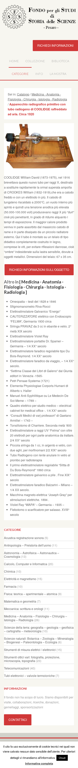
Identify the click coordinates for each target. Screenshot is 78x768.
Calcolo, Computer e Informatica (25, 564)
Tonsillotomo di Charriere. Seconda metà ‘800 (41, 425)
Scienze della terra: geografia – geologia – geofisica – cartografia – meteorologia (39, 629)
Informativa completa (39, 763)
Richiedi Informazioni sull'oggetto (39, 269)
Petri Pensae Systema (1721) (29, 381)
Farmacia (10, 586)
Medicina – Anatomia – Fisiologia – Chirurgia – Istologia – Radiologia (35, 618)
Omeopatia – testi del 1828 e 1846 (33, 301)
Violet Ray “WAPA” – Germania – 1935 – (37, 504)
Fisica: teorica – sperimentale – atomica (30, 594)
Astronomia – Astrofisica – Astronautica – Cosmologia (31, 555)
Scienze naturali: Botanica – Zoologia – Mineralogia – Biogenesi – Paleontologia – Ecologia (38, 640)
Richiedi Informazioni (55, 45)
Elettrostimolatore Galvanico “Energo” (35, 311)
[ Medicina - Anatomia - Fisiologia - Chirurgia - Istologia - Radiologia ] (35, 287)
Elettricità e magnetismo (20, 579)
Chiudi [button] (62, 758)
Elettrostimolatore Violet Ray (29, 336)
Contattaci (18, 719)
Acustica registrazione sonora (24, 538)
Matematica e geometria (20, 601)
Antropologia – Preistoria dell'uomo (27, 545)
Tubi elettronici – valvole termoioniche (29, 675)
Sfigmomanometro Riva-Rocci (30, 306)
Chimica (9, 571)
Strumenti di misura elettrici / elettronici (30, 650)
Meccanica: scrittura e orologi (23, 609)
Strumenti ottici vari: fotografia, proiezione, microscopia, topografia (32, 659)
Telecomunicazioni (16, 668)
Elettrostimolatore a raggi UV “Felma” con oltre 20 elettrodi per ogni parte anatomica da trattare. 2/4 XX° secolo (42, 435)
